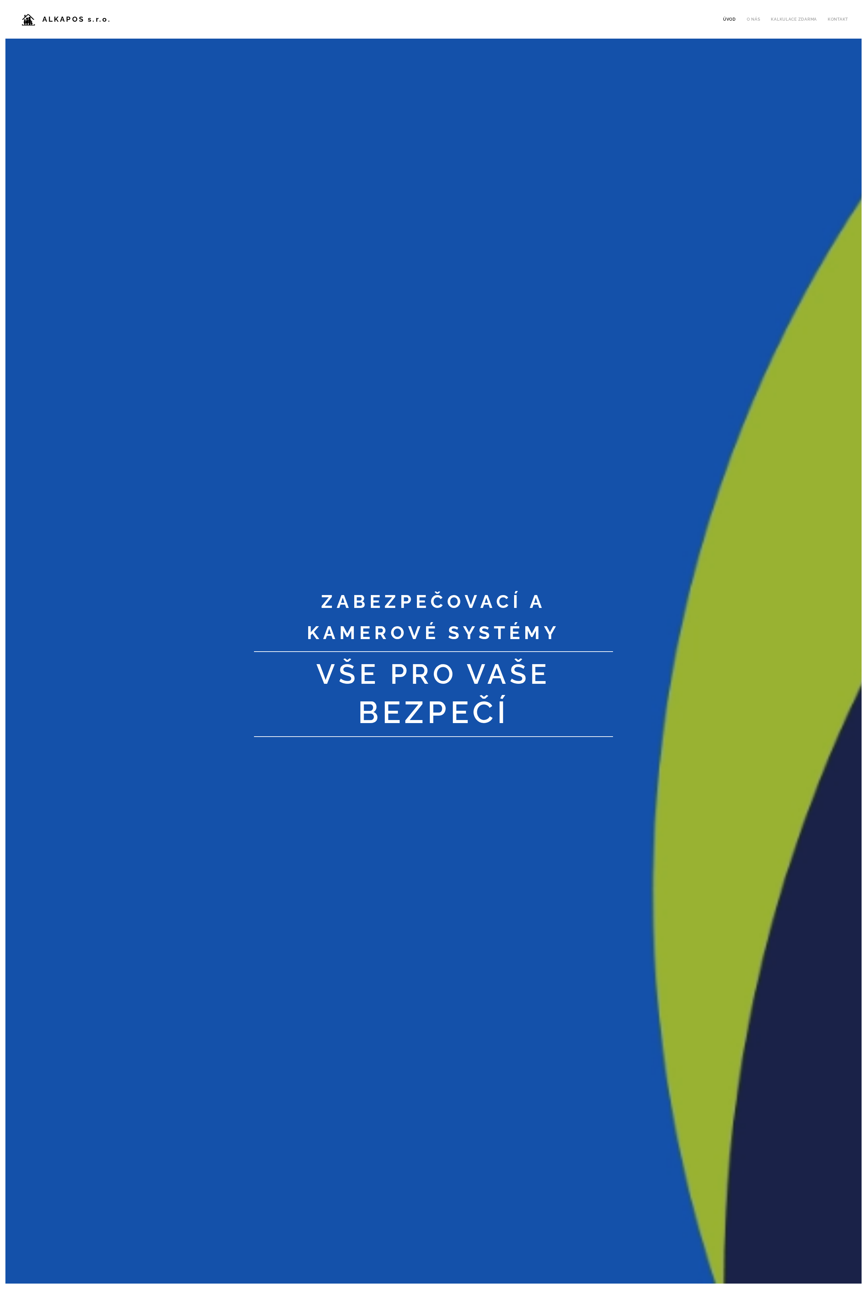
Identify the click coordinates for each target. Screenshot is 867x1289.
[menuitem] (731, 19)
